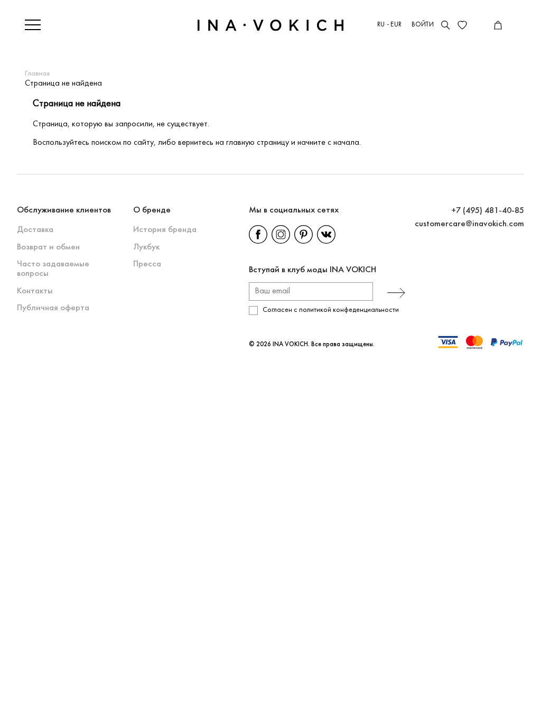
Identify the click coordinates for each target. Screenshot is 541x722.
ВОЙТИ (423, 25)
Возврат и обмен (48, 247)
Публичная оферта (53, 308)
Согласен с (331, 310)
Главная (37, 73)
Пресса (147, 264)
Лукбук (146, 247)
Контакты (35, 291)
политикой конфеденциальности (349, 310)
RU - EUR (389, 25)
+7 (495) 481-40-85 (487, 211)
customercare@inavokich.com (469, 224)
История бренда (165, 230)
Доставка (35, 230)
